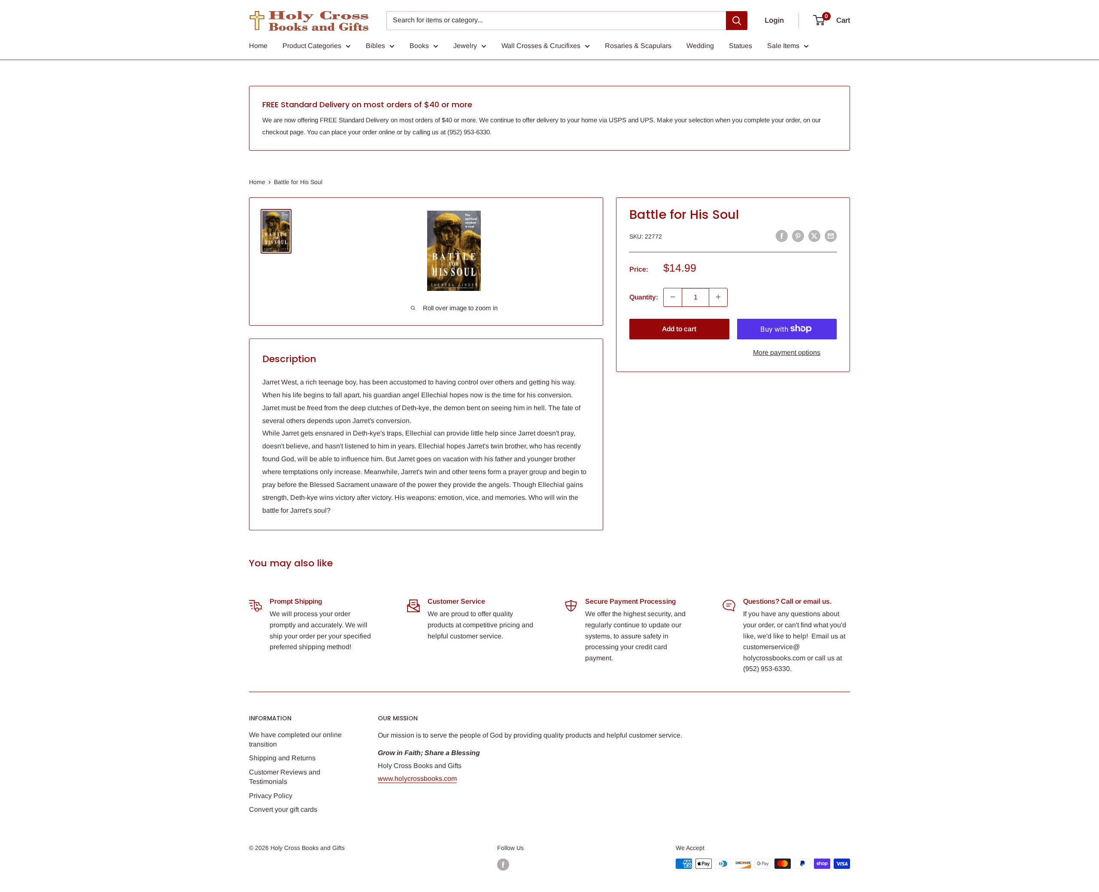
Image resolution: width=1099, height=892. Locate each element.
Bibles (375, 45)
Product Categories (311, 45)
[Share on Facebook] (782, 236)
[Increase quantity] (718, 297)
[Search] (736, 20)
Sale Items (783, 45)
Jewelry (465, 45)
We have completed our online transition (295, 739)
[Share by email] (831, 236)
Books (419, 45)
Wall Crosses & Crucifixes (540, 45)
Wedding (700, 45)
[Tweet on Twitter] (814, 236)
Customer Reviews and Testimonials (284, 776)
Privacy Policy (270, 795)
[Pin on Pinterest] (798, 236)
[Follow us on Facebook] (503, 865)
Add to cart (679, 328)
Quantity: (643, 296)
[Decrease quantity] (673, 297)
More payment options (786, 352)
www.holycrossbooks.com (417, 778)
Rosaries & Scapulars (638, 45)
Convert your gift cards (283, 809)
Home (258, 45)
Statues (740, 45)
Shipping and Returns (282, 758)
